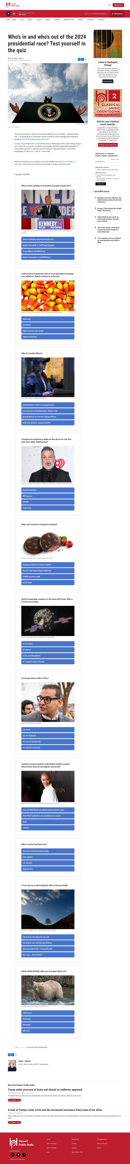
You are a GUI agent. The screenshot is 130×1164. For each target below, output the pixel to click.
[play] (8, 14)
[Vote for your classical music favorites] (108, 103)
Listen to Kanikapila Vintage (107, 63)
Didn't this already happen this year (35, 139)
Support (74, 1148)
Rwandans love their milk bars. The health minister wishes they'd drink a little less (109, 200)
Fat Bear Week (20, 144)
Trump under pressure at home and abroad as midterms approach (45, 1089)
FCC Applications (102, 1139)
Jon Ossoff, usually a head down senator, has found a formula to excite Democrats (108, 230)
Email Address (100, 161)
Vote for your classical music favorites (108, 123)
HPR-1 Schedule (51, 1143)
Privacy (99, 1148)
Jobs (48, 1152)
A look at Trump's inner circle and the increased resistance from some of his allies (55, 1110)
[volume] (14, 14)
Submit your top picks (108, 145)
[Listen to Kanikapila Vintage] (108, 44)
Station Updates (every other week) (107, 169)
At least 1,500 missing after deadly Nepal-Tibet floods (109, 209)
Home (8, 19)
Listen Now (107, 81)
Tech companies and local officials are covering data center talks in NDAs (109, 240)
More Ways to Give (77, 1152)
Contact (74, 1143)
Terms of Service (102, 1143)
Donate (119, 5)
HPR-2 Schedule (51, 1148)
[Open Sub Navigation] (17, 19)
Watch (47, 19)
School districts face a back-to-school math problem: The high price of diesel (108, 219)
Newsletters (75, 1139)
